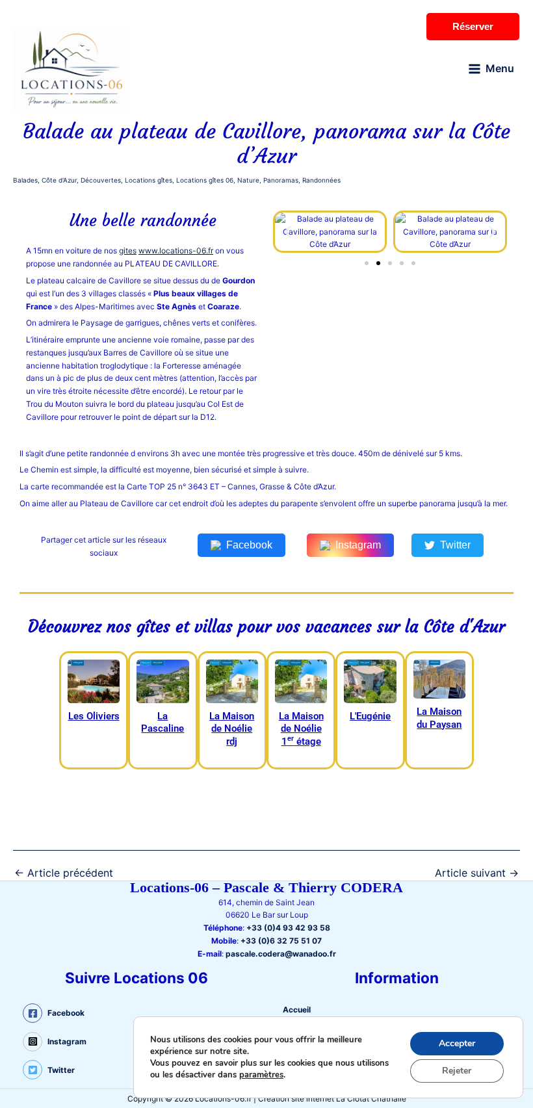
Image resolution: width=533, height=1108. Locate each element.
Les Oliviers (94, 716)
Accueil (297, 1009)
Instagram (358, 544)
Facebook (249, 544)
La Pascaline (162, 722)
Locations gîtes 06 (204, 180)
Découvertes (101, 180)
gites (127, 250)
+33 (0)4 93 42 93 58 (288, 928)
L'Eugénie (370, 716)
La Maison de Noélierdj (231, 728)
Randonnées (321, 180)
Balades (25, 180)
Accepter (457, 1043)
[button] (288, 232)
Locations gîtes (148, 180)
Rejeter (456, 1070)
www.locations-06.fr (175, 250)
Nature (248, 180)
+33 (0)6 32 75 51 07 (281, 941)
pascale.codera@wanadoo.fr (281, 954)
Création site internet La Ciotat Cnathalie (332, 1098)
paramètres (261, 1075)
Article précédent (63, 873)
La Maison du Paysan (439, 718)
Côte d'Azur (59, 180)
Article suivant (477, 873)
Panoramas (280, 180)
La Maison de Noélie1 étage (301, 728)
